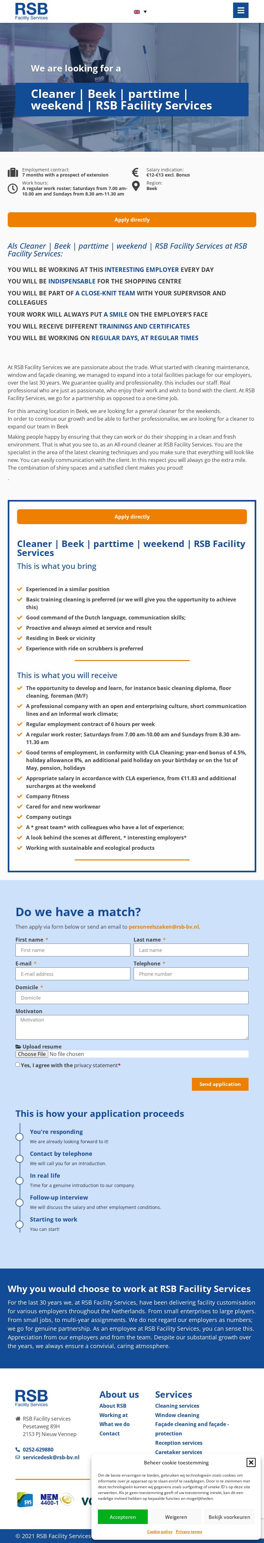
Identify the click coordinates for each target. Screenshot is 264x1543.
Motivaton (28, 1011)
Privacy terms (189, 1531)
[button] (251, 1462)
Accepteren (123, 1517)
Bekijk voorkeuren (229, 1517)
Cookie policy (160, 1531)
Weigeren (176, 1517)
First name (29, 939)
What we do (114, 1424)
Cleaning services (177, 1405)
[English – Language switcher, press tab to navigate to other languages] (140, 11)
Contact (109, 1433)
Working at (113, 1415)
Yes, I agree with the (71, 1065)
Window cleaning (177, 1415)
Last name (148, 939)
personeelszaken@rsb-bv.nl (164, 926)
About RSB (113, 1405)
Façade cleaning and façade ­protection (192, 1429)
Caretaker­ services (178, 1452)
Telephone (148, 963)
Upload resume (41, 1046)
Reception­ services (179, 1442)
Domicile (27, 987)
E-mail (24, 963)
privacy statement (96, 1065)
